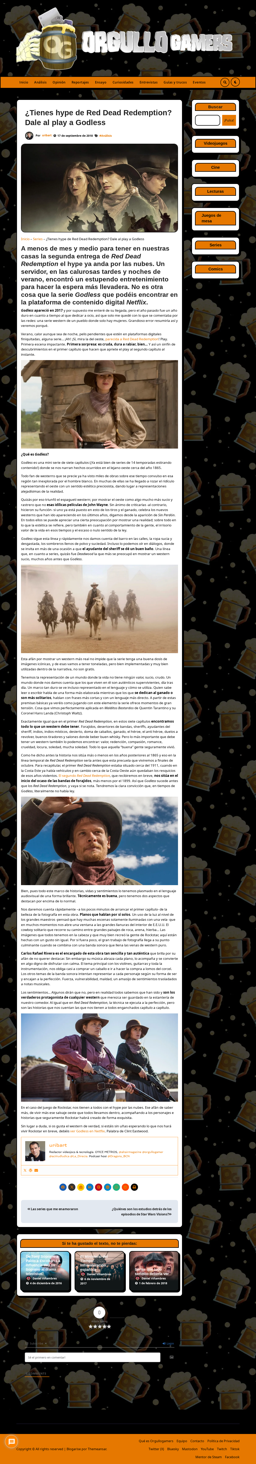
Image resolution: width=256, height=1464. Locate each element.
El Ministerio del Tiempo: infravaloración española (94, 1263)
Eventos (199, 82)
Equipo (182, 1441)
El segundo (77, 775)
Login (170, 1343)
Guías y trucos (175, 82)
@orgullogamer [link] (152, 1152)
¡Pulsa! (229, 120)
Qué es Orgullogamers (156, 1441)
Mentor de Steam (208, 1457)
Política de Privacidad (223, 1441)
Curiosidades (123, 82)
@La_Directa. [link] (79, 1156)
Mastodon (190, 1449)
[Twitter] (25, 1170)
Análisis (40, 82)
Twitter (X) (156, 1449)
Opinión (59, 82)
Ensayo (101, 82)
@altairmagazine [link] (130, 1152)
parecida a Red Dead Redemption (132, 339)
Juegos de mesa (211, 218)
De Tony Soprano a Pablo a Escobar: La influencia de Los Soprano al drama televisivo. (43, 1265)
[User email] (36, 1170)
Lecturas (215, 191)
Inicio (23, 82)
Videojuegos (215, 143)
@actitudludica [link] (59, 1156)
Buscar (215, 107)
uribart (47, 135)
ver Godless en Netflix (87, 1131)
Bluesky (173, 1449)
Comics (215, 269)
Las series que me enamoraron (54, 1209)
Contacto (197, 1441)
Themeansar (97, 1449)
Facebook (232, 1457)
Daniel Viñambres (45, 1278)
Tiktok (235, 1449)
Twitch (222, 1449)
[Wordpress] (30, 1170)
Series (38, 239)
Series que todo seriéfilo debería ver (152, 1271)
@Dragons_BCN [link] (119, 1156)
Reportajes (80, 82)
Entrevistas (149, 82)
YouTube (207, 1449)
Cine (215, 167)
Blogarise (74, 1449)
